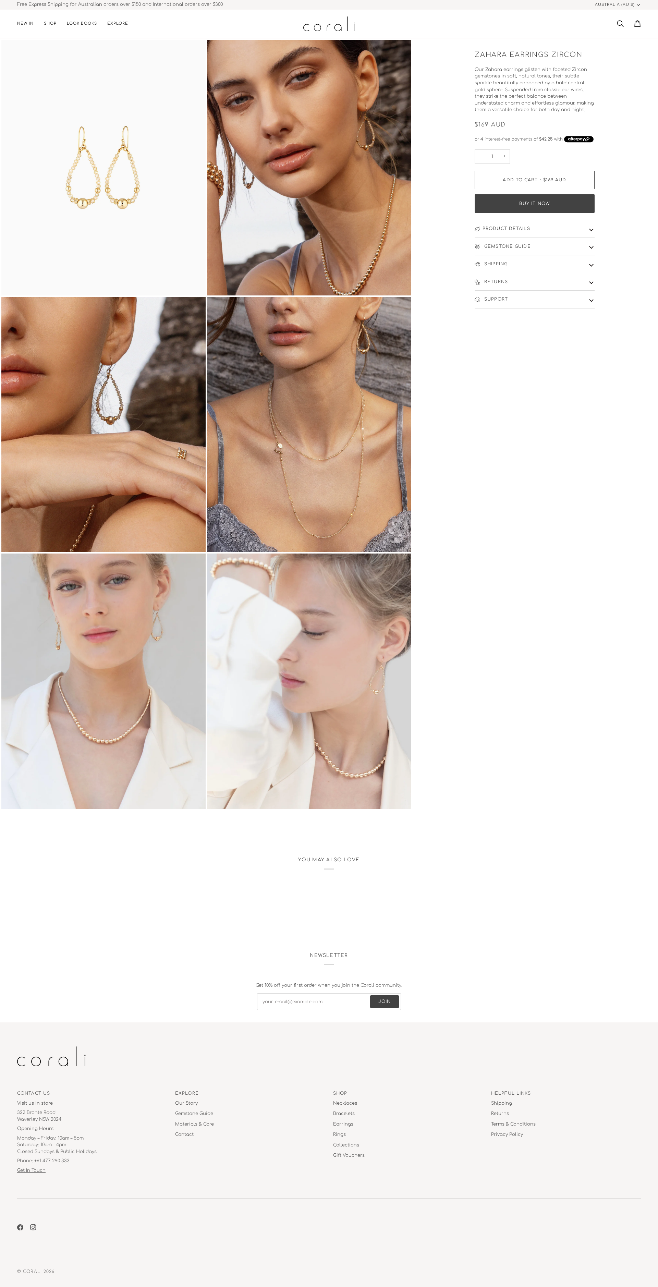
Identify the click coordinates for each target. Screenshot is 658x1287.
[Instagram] (33, 1227)
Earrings (343, 1124)
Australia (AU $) (615, 4)
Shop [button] (340, 1093)
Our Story (186, 1103)
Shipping (495, 264)
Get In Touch (31, 1170)
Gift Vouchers (349, 1155)
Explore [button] (187, 1093)
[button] (50, 24)
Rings (339, 1134)
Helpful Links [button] (511, 1093)
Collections (346, 1145)
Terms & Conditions (513, 1124)
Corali (32, 1271)
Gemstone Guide (507, 246)
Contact (184, 1134)
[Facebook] (20, 1227)
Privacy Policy (507, 1134)
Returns (495, 281)
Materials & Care (194, 1124)
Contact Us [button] (33, 1093)
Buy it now (534, 203)
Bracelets (344, 1113)
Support (495, 299)
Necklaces (345, 1103)
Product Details (506, 228)
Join (384, 1001)
